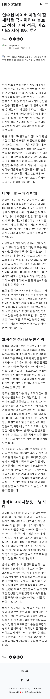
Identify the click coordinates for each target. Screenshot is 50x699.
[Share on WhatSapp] (21, 39)
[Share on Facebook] (14, 39)
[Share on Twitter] (10, 39)
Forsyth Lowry (15, 45)
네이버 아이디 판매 (33, 525)
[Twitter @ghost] (28, 680)
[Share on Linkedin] (18, 39)
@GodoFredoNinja (33, 692)
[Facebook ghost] (22, 680)
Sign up (25, 671)
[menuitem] (25, 670)
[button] (41, 4)
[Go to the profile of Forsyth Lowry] (4, 46)
